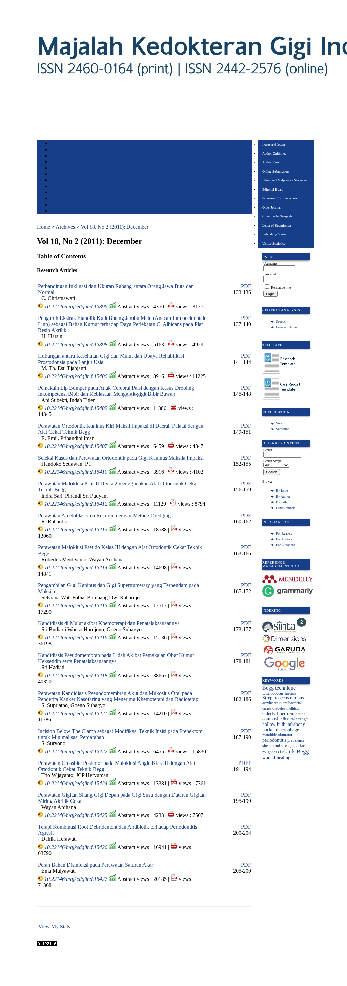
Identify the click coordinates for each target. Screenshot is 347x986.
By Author (283, 496)
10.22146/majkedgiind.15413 (75, 530)
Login (55, 156)
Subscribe (282, 429)
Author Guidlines (274, 153)
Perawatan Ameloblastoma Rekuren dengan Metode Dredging (104, 515)
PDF (246, 286)
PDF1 (244, 763)
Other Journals (285, 508)
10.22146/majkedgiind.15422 (75, 751)
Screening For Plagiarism (279, 198)
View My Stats (54, 926)
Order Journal (271, 207)
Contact (56, 211)
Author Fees (270, 162)
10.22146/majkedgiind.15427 (75, 879)
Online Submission (275, 171)
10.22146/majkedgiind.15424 (75, 783)
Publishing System (275, 234)
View (279, 423)
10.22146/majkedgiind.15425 (75, 815)
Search (55, 168)
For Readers (284, 533)
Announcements (62, 187)
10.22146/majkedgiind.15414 (75, 568)
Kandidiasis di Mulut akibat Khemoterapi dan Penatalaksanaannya (109, 623)
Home (54, 144)
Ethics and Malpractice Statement (285, 180)
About (55, 150)
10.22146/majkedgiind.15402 (75, 408)
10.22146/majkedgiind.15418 (75, 675)
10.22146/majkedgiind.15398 (75, 344)
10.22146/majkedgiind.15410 (75, 472)
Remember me (281, 287)
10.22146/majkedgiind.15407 (75, 446)
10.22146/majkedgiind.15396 (75, 306)
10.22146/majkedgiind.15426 (75, 847)
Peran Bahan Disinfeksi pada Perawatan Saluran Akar (95, 865)
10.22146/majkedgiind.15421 (75, 713)
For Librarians (285, 545)
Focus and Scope (273, 144)
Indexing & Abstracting (68, 199)
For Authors (284, 539)
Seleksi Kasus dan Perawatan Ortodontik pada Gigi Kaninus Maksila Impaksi (121, 458)
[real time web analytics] (47, 944)
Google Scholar (286, 327)
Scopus (281, 321)
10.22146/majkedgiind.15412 (75, 504)
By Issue (282, 490)
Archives (57, 180)
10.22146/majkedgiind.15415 (75, 605)
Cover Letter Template (277, 216)
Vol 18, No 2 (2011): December (114, 227)
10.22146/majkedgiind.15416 (75, 637)
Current (56, 174)
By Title (281, 502)
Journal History (62, 205)
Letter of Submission (276, 225)
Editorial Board (272, 189)
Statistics (57, 193)
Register (56, 162)
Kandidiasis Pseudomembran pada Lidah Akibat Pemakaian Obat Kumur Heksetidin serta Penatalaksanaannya (116, 658)
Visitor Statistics (273, 243)
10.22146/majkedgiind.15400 (75, 376)
